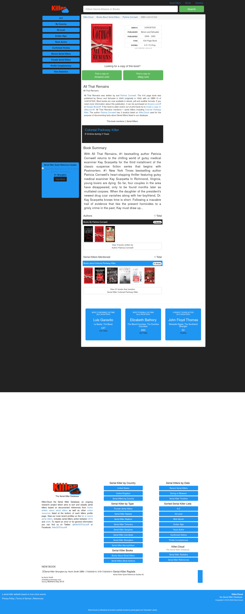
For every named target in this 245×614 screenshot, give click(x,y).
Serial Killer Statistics (178, 554)
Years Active (61, 41)
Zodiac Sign (61, 35)
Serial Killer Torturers (123, 524)
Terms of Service (23, 598)
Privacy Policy (8, 598)
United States (123, 488)
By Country (61, 24)
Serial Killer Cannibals (123, 534)
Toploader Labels (150, 610)
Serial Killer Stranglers (123, 540)
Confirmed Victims (178, 534)
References (38, 598)
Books (188, 2)
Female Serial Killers (123, 508)
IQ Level (61, 29)
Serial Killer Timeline (178, 498)
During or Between (178, 493)
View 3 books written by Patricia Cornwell (122, 246)
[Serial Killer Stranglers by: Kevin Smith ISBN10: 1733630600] (60, 169)
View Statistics (61, 71)
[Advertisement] (60, 117)
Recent (61, 53)
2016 (90, 518)
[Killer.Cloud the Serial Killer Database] (60, 9)
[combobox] (130, 9)
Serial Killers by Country (123, 498)
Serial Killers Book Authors (123, 560)
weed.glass (135, 610)
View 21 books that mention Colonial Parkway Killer (122, 290)
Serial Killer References (178, 559)
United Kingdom (123, 493)
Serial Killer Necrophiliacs (123, 545)
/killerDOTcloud (58, 527)
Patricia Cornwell (130, 17)
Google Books (92, 106)
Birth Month (178, 519)
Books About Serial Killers (108, 17)
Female (61, 59)
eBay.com (143, 75)
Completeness (61, 65)
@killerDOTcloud (79, 524)
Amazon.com (101, 75)
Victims (61, 47)
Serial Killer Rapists (123, 513)
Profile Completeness (178, 540)
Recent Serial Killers (179, 488)
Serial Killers (175, 2)
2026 (48, 521)
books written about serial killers (67, 509)
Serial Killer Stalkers (123, 519)
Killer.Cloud (88, 17)
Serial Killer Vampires (123, 529)
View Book (60, 179)
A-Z (61, 18)
